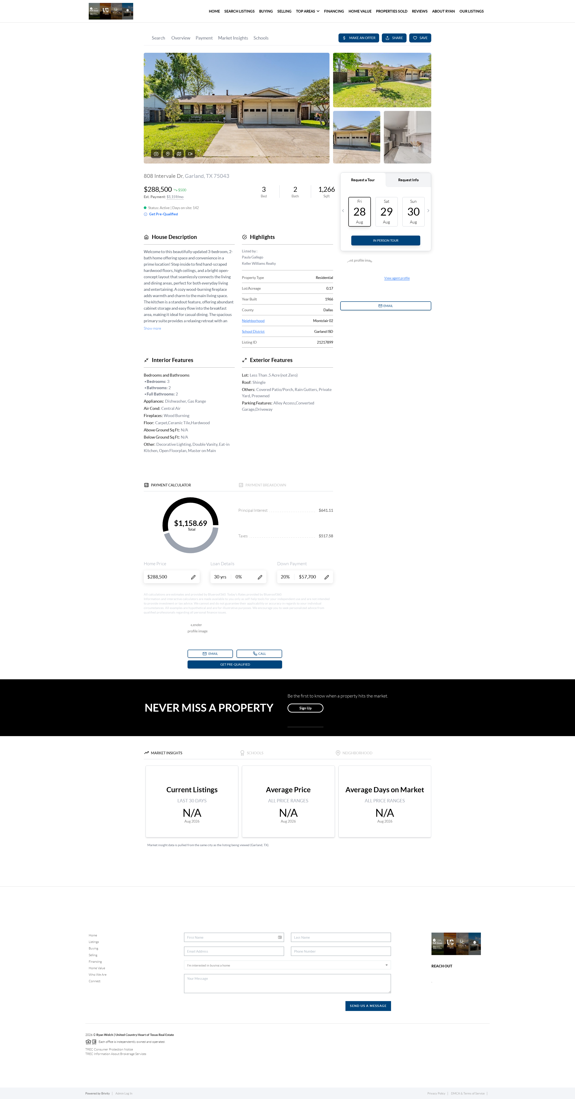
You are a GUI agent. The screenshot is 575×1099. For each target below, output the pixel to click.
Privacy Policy (436, 1093)
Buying (266, 11)
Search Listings (239, 11)
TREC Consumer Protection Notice (109, 1049)
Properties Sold (391, 11)
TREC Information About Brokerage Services (115, 1054)
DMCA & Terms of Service (468, 1093)
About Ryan (443, 11)
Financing (334, 11)
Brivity (105, 1093)
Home (93, 935)
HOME (214, 11)
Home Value (360, 11)
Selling (284, 11)
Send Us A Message (368, 1006)
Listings (94, 942)
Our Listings (472, 11)
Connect (94, 981)
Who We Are (97, 974)
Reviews (420, 11)
